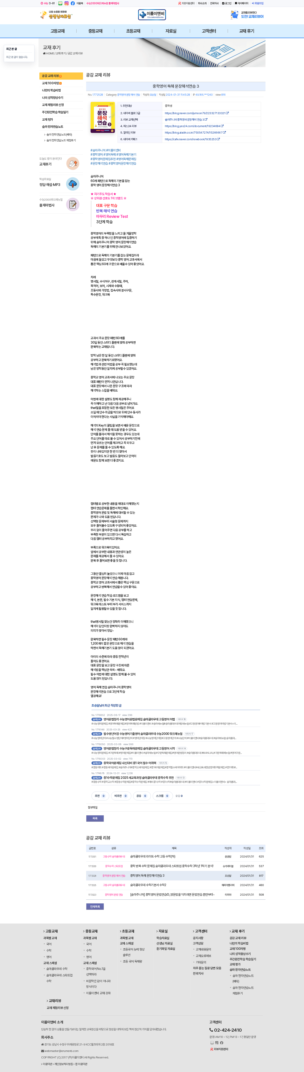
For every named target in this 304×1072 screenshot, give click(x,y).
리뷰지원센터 (188, 3)
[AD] (124, 313)
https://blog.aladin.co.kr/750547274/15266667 (194, 132)
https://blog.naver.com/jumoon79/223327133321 (195, 113)
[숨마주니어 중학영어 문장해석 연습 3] (103, 117)
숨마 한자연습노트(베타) (59, 134)
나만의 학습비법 (51, 90)
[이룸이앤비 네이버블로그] (60, 3)
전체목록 (95, 906)
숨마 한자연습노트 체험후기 (61, 140)
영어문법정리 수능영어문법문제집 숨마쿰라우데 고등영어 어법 (139, 719)
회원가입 (259, 3)
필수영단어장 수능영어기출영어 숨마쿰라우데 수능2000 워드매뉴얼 (142, 734)
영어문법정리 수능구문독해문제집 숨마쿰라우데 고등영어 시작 (139, 748)
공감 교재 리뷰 (75, 53)
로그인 (228, 3)
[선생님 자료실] (57, 14)
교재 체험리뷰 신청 (53, 105)
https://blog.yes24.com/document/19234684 (193, 126)
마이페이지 (243, 3)
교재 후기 (61, 53)
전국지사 (214, 3)
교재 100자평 (50, 83)
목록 (95, 818)
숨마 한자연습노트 (52, 126)
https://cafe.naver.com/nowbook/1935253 (191, 139)
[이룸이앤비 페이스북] (73, 3)
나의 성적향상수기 (52, 97)
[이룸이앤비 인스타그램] (67, 3)
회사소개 (202, 3)
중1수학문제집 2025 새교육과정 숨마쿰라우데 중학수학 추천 (138, 777)
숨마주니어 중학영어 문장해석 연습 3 (185, 119)
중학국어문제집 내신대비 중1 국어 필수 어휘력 (129, 763)
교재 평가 (47, 119)
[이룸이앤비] (152, 14)
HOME (50, 53)
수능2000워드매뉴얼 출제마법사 (102, 3)
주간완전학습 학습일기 (55, 112)
